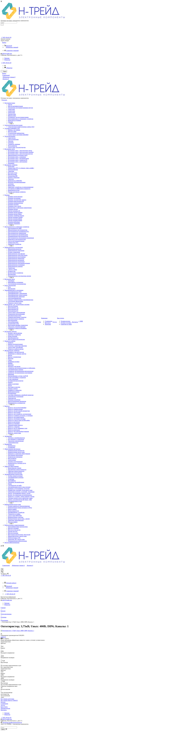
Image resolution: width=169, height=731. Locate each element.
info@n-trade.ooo (7, 53)
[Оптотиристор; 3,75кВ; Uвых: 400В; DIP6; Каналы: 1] (17, 630)
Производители (5, 708)
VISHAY (3, 637)
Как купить (4, 707)
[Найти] (2, 24)
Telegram (6, 58)
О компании (4, 703)
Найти (3, 729)
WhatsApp (7, 59)
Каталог (3, 702)
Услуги (3, 705)
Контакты (4, 710)
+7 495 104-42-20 (6, 37)
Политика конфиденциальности (12, 722)
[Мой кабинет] (1, 567)
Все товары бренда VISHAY (9, 700)
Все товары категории (7, 699)
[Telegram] (4, 65)
